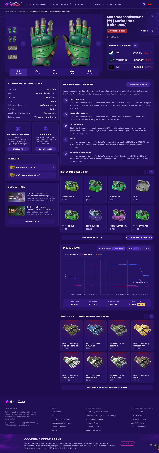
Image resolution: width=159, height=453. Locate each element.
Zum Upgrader (45, 149)
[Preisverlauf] (135, 45)
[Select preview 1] (12, 30)
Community (56, 412)
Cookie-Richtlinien (59, 427)
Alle (147, 249)
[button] (72, 335)
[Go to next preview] (12, 64)
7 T (130, 249)
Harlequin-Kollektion (93, 430)
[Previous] (146, 172)
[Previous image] (23, 43)
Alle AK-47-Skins (137, 416)
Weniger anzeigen (138, 84)
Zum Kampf (18, 149)
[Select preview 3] (12, 48)
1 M (136, 249)
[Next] (151, 172)
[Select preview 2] (12, 39)
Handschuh (22, 11)
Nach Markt (118, 249)
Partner (55, 430)
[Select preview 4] (12, 57)
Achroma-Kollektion (93, 427)
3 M (141, 249)
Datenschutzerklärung (61, 419)
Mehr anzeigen (32, 222)
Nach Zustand (105, 249)
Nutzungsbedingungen (61, 423)
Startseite (9, 11)
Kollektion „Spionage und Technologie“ (101, 416)
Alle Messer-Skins (138, 427)
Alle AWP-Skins (137, 423)
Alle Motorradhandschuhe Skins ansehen (107, 387)
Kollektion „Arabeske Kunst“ (96, 412)
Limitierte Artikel (92, 423)
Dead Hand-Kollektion (94, 419)
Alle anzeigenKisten (92, 237)
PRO (54, 416)
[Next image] (98, 43)
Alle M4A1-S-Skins (138, 419)
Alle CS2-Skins (137, 412)
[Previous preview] (12, 23)
